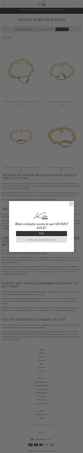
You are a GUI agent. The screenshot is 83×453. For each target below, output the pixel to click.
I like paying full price (41, 240)
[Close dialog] (71, 204)
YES (41, 233)
